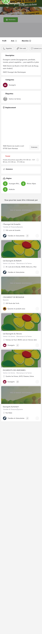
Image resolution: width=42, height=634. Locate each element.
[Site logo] (15, 3)
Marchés (25, 41)
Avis (13, 41)
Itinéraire (34, 147)
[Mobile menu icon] (2, 4)
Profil (4, 41)
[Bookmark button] (37, 236)
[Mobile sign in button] (39, 3)
